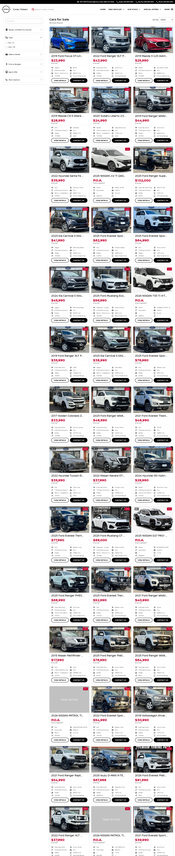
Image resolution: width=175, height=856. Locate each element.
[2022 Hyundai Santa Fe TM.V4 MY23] (69, 160)
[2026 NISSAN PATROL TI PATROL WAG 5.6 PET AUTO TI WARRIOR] (69, 699)
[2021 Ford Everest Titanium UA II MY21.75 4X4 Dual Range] (153, 399)
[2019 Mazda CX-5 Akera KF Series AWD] (69, 100)
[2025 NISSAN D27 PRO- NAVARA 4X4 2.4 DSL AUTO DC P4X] (153, 519)
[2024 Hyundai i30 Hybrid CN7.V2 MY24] (153, 459)
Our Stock (133, 9)
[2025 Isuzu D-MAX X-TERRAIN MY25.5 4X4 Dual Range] (111, 759)
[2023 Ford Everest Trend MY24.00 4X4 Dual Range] (111, 579)
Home (103, 9)
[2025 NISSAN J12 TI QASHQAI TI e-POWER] (111, 160)
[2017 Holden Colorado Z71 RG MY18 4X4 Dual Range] (69, 399)
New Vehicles (115, 9)
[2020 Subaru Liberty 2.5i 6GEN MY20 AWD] (111, 100)
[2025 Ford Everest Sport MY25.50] (111, 220)
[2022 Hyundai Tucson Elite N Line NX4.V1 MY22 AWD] (69, 459)
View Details (60, 80)
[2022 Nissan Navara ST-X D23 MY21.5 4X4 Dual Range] (111, 459)
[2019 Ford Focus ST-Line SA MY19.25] (69, 40)
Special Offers (151, 9)
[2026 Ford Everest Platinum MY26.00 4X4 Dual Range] (153, 759)
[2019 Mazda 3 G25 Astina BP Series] (153, 40)
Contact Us (78, 80)
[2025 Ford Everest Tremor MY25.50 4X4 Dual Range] (69, 519)
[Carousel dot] (56, 470)
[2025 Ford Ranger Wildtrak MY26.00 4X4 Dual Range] (153, 639)
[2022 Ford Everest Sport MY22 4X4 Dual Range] (111, 699)
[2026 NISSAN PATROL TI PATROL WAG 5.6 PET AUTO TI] (111, 819)
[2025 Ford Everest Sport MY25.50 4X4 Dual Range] (153, 339)
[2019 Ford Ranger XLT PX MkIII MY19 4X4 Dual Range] (69, 339)
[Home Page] (6, 9)
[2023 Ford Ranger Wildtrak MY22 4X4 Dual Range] (111, 399)
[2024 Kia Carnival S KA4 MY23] (69, 279)
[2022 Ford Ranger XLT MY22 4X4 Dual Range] (69, 819)
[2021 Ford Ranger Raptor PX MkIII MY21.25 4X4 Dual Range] (69, 759)
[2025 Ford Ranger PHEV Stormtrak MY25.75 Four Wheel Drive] (69, 579)
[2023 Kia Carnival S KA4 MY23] (69, 220)
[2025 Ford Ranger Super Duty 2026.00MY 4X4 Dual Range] (153, 160)
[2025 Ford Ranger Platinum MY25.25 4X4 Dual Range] (111, 639)
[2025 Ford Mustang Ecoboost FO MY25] (111, 279)
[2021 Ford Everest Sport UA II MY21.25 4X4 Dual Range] (153, 819)
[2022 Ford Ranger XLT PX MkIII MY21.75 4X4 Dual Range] (111, 40)
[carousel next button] (86, 39)
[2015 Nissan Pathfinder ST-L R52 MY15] (69, 639)
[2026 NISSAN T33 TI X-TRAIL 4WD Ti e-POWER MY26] (153, 279)
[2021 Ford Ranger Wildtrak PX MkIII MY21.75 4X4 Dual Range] (153, 579)
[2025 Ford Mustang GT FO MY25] (111, 519)
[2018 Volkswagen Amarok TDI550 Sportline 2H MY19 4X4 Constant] (153, 699)
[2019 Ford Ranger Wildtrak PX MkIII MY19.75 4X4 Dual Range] (153, 100)
